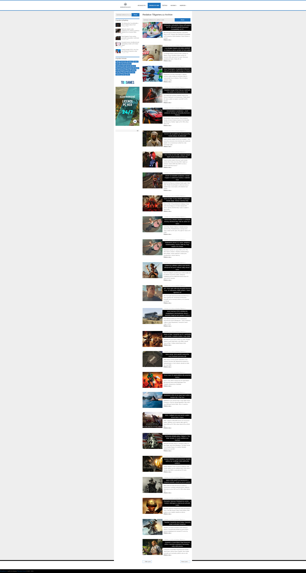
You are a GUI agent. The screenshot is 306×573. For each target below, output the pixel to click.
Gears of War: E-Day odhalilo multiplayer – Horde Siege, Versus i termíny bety (177, 199)
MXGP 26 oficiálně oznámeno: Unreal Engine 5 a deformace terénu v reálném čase (177, 177)
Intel (129, 66)
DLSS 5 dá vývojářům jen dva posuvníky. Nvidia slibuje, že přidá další (177, 135)
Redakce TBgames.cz (181, 22)
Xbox (128, 74)
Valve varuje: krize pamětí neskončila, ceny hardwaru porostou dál (177, 355)
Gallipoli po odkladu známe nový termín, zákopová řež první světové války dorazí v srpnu (177, 267)
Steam (124, 72)
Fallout (136, 61)
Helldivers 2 (119, 66)
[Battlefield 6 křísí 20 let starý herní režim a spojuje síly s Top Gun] (152, 400)
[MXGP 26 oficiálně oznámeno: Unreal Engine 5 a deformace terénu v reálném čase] (152, 180)
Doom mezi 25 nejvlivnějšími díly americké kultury (177, 376)
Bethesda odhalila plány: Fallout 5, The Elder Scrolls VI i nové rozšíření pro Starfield (177, 438)
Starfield (133, 70)
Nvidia (124, 68)
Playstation (122, 70)
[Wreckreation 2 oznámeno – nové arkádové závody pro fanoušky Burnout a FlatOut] (152, 116)
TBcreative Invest (21, 571)
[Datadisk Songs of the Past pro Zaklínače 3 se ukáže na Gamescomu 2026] (152, 95)
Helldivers (128, 63)
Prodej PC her (154, 5)
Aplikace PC (142, 5)
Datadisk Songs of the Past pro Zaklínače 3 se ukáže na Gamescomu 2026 (177, 91)
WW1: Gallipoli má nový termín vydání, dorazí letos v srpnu (177, 416)
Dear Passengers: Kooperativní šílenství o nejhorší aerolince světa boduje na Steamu (177, 70)
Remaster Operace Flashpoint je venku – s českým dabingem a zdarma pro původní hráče (177, 503)
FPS (117, 63)
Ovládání (130, 68)
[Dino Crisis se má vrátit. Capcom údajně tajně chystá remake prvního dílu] (152, 159)
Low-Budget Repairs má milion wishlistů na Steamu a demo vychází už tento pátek (177, 49)
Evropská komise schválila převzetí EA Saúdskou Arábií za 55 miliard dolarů (130, 44)
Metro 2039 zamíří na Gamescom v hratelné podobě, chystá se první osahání (177, 481)
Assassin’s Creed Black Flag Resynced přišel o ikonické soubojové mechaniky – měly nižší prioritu (177, 544)
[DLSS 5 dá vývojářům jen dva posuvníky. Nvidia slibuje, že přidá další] (152, 139)
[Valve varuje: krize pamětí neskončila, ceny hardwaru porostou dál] (152, 359)
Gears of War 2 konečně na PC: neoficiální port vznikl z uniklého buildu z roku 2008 (177, 335)
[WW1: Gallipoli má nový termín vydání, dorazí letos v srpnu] (152, 420)
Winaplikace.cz (3, 571)
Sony (128, 70)
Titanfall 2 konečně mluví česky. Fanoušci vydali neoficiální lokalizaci (177, 523)
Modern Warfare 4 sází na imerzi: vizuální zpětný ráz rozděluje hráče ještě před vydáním (177, 461)
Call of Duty (123, 61)
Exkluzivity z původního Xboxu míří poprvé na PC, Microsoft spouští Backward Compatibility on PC (177, 27)
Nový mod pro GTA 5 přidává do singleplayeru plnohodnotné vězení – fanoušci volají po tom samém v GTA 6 (177, 313)
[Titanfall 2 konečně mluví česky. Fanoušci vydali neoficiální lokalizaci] (152, 527)
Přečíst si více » (167, 40)
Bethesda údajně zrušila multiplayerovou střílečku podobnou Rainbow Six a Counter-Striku (130, 30)
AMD (117, 61)
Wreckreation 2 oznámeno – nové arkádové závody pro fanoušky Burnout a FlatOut (177, 113)
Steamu (118, 74)
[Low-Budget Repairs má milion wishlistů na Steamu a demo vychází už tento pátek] (152, 53)
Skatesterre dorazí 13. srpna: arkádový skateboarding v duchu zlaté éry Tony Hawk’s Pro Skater (177, 244)
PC (117, 70)
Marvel (133, 66)
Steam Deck (131, 72)
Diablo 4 (130, 61)
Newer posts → (185, 561)
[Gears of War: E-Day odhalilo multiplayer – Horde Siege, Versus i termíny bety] (152, 203)
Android (182, 5)
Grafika (122, 63)
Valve (123, 74)
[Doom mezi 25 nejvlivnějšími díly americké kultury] (152, 380)
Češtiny (164, 5)
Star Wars (118, 72)
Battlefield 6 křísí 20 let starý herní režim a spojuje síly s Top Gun (177, 396)
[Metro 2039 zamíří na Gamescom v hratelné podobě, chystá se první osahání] (152, 485)
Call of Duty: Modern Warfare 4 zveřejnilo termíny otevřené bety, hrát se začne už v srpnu (177, 221)
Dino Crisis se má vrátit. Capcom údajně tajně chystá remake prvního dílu (177, 156)
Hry (125, 66)
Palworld (136, 68)
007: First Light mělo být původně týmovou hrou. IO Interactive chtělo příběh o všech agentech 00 (177, 290)
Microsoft (118, 68)
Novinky (173, 5)
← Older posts (147, 561)
